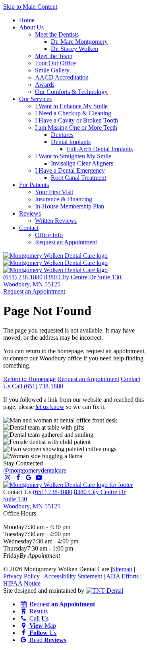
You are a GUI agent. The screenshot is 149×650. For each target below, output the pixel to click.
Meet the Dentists (57, 34)
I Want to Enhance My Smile (71, 106)
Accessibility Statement (73, 576)
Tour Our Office (55, 63)
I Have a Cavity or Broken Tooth (76, 120)
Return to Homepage (29, 379)
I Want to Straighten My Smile (73, 156)
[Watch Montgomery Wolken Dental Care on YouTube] (39, 477)
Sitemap (122, 569)
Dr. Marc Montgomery (79, 41)
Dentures (62, 134)
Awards (44, 84)
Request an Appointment (66, 242)
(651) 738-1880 (23, 277)
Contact (29, 227)
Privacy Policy (21, 576)
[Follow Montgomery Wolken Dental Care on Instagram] (7, 477)
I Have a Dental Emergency (70, 170)
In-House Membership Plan (69, 206)
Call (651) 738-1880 (37, 386)
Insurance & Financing (63, 199)
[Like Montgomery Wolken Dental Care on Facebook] (18, 477)
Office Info (49, 235)
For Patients (34, 184)
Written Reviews (56, 220)
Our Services (35, 98)
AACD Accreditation (62, 77)
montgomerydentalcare (34, 470)
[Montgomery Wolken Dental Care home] (55, 262)
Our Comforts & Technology (71, 91)
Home (27, 20)
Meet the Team (53, 56)
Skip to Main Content (30, 6)
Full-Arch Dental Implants (100, 149)
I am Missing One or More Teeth (76, 127)
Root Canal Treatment (78, 177)
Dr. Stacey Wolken (74, 48)
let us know (49, 406)
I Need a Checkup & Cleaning (73, 113)
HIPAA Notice (22, 583)
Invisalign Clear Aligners (82, 163)
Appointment (34, 291)
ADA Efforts (122, 576)
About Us (31, 27)
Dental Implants (71, 141)
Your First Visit (54, 192)
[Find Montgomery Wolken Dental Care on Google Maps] (28, 477)
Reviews (30, 213)
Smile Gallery (52, 70)
